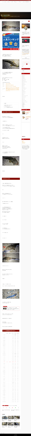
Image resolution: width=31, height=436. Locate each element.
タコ (24, 90)
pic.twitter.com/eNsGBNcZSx (26, 53)
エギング (24, 80)
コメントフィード (23, 142)
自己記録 (16, 405)
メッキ (24, 99)
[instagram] (29, 0)
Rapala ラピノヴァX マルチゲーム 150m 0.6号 (11, 86)
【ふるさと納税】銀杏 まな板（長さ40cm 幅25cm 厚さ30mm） (28, 117)
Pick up (2, 16)
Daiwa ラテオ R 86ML (8, 83)
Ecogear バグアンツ (8, 87)
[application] (26, 41)
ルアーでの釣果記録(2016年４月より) (9, 107)
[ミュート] (27, 42)
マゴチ (10, 405)
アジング (24, 79)
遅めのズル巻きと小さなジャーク (8, 105)
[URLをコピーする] (18, 407)
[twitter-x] (28, 0)
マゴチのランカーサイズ (7, 106)
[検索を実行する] (29, 21)
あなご (24, 76)
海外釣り (24, 104)
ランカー (12, 405)
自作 (23, 105)
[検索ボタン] (29, 2)
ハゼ (23, 94)
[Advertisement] (15, 7)
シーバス (24, 89)
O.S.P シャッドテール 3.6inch (14, 87)
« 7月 (22, 66)
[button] (3, 407)
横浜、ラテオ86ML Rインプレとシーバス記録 (12, 307)
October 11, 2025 (23, 54)
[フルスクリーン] (28, 42)
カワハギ (24, 84)
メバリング (24, 100)
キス (24, 85)
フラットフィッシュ (5, 16)
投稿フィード (23, 141)
